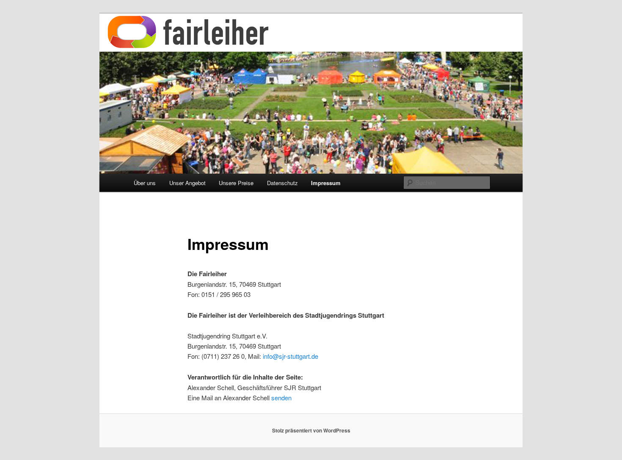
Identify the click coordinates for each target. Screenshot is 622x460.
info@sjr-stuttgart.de (290, 356)
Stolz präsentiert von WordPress (311, 430)
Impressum (326, 183)
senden (281, 397)
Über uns (145, 183)
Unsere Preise (236, 183)
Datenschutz (282, 183)
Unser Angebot (187, 183)
